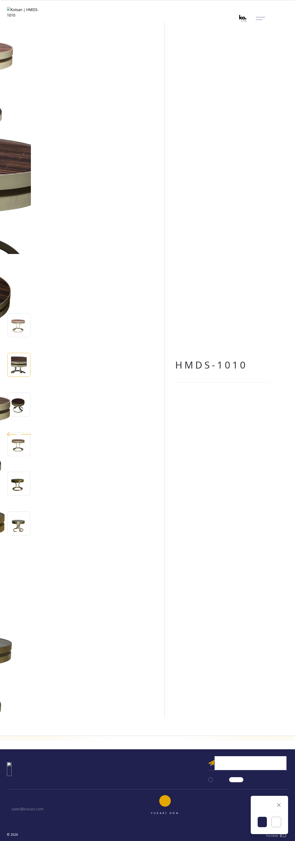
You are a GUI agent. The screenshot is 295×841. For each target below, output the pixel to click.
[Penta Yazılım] (283, 834)
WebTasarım (272, 834)
